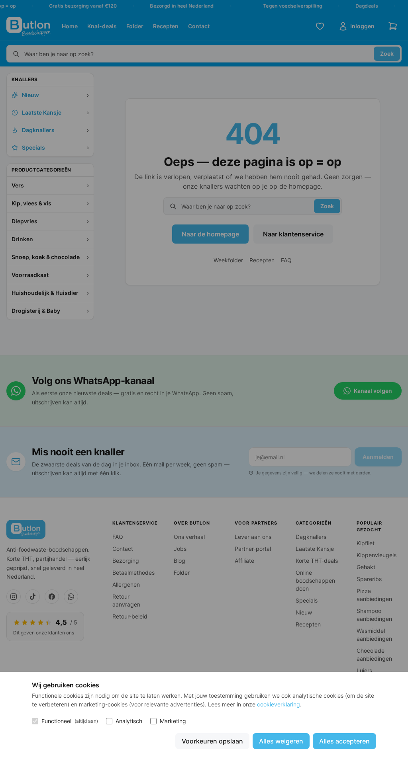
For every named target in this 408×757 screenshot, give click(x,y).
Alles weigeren (281, 741)
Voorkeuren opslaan (212, 741)
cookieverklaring (278, 704)
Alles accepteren (344, 741)
